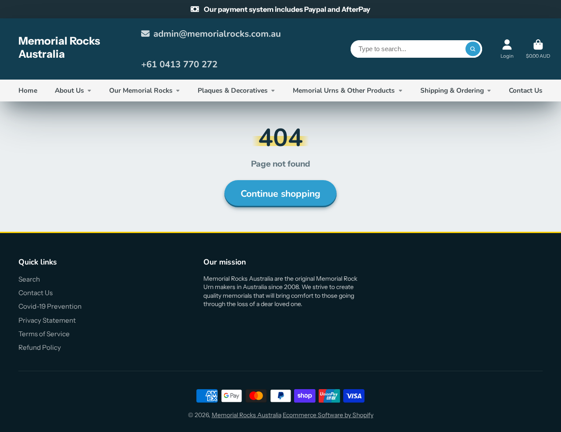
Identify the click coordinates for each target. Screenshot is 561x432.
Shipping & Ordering (452, 90)
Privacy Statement (47, 320)
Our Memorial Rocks (141, 90)
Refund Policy (39, 347)
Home (27, 90)
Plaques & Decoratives (233, 90)
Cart (538, 48)
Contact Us (526, 90)
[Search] (472, 49)
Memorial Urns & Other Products (344, 90)
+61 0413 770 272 (179, 64)
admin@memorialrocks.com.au (217, 34)
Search (29, 279)
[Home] (73, 49)
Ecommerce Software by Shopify (328, 415)
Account (507, 48)
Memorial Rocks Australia (246, 415)
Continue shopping (280, 193)
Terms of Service (44, 334)
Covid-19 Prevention (50, 306)
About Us (69, 90)
